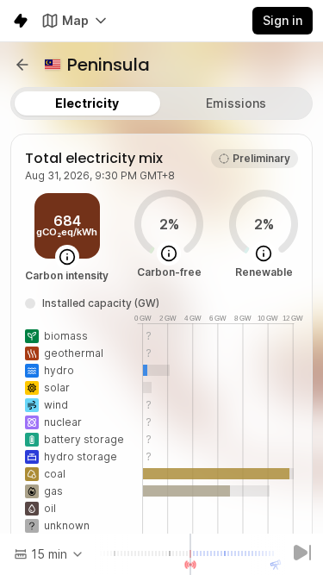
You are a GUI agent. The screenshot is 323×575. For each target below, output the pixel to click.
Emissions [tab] (236, 103)
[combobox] (49, 554)
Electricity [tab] (87, 103)
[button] (22, 64)
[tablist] (161, 103)
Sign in (282, 20)
